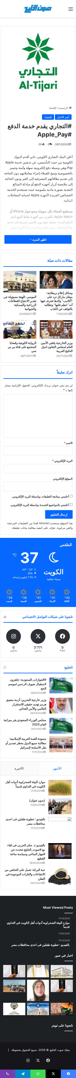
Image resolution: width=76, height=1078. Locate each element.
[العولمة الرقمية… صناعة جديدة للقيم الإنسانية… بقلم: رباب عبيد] (38, 990)
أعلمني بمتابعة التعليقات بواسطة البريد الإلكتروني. (40, 496)
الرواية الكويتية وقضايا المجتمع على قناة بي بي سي (22, 347)
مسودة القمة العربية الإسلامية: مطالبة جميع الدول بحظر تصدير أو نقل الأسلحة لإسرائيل (26, 743)
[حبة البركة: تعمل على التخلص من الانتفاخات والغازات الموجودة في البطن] (60, 876)
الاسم (68, 443)
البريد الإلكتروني (62, 460)
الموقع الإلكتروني (63, 478)
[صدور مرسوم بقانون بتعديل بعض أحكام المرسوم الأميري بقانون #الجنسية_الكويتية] (62, 986)
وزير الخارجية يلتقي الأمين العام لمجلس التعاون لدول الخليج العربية (57, 347)
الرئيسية (63, 107)
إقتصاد (52, 107)
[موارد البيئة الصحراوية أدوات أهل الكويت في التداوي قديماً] (60, 787)
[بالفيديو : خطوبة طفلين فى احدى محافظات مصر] (60, 828)
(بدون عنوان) (37, 800)
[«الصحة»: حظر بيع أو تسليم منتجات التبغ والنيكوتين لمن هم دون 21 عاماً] (14, 1009)
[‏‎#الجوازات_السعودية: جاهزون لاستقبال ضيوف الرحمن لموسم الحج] (61, 685)
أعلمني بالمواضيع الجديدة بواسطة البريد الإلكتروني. (39, 505)
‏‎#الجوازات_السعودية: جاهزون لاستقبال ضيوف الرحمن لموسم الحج (27, 684)
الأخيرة (19, 768)
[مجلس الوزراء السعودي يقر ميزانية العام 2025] (61, 726)
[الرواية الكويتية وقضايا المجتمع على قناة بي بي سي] (19, 329)
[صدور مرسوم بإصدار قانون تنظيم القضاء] (62, 971)
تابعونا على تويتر (62, 1025)
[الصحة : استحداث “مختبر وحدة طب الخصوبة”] (38, 971)
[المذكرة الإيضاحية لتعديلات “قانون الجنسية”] (14, 971)
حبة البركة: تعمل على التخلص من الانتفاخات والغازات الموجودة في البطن (25, 874)
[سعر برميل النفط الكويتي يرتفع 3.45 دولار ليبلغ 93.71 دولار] (62, 1009)
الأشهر (57, 768)
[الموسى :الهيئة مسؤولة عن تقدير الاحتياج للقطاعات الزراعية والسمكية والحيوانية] (19, 282)
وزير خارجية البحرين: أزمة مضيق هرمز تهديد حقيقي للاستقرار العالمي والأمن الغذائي (26, 704)
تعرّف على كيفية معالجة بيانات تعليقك (33, 527)
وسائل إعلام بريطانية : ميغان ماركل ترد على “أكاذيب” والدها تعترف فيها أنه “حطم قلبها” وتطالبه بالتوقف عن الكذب (57, 301)
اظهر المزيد (39, 239)
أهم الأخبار (63, 117)
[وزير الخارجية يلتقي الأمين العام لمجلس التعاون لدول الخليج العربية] (56, 329)
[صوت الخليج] (38, 8)
